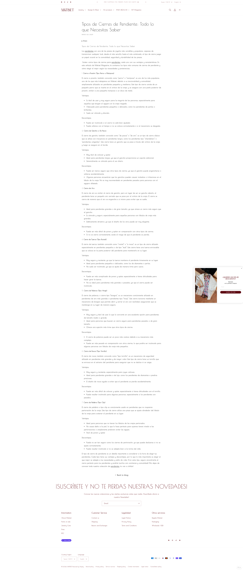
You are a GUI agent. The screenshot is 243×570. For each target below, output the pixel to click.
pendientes (89, 51)
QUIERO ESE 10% (230, 292)
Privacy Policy (126, 522)
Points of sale (65, 522)
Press (63, 529)
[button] (82, 10)
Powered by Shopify (78, 566)
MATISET (69, 566)
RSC (62, 533)
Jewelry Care (66, 525)
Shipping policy (121, 566)
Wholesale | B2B (157, 525)
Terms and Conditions (129, 525)
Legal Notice (126, 518)
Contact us (95, 518)
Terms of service (110, 566)
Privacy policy (100, 566)
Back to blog (122, 475)
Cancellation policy (155, 566)
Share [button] (85, 41)
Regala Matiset (157, 518)
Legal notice (144, 566)
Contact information (133, 566)
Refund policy (90, 566)
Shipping (95, 522)
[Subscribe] (138, 503)
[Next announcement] (145, 2)
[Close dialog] (241, 268)
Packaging (155, 522)
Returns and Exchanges (99, 525)
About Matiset (66, 518)
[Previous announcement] (97, 2)
